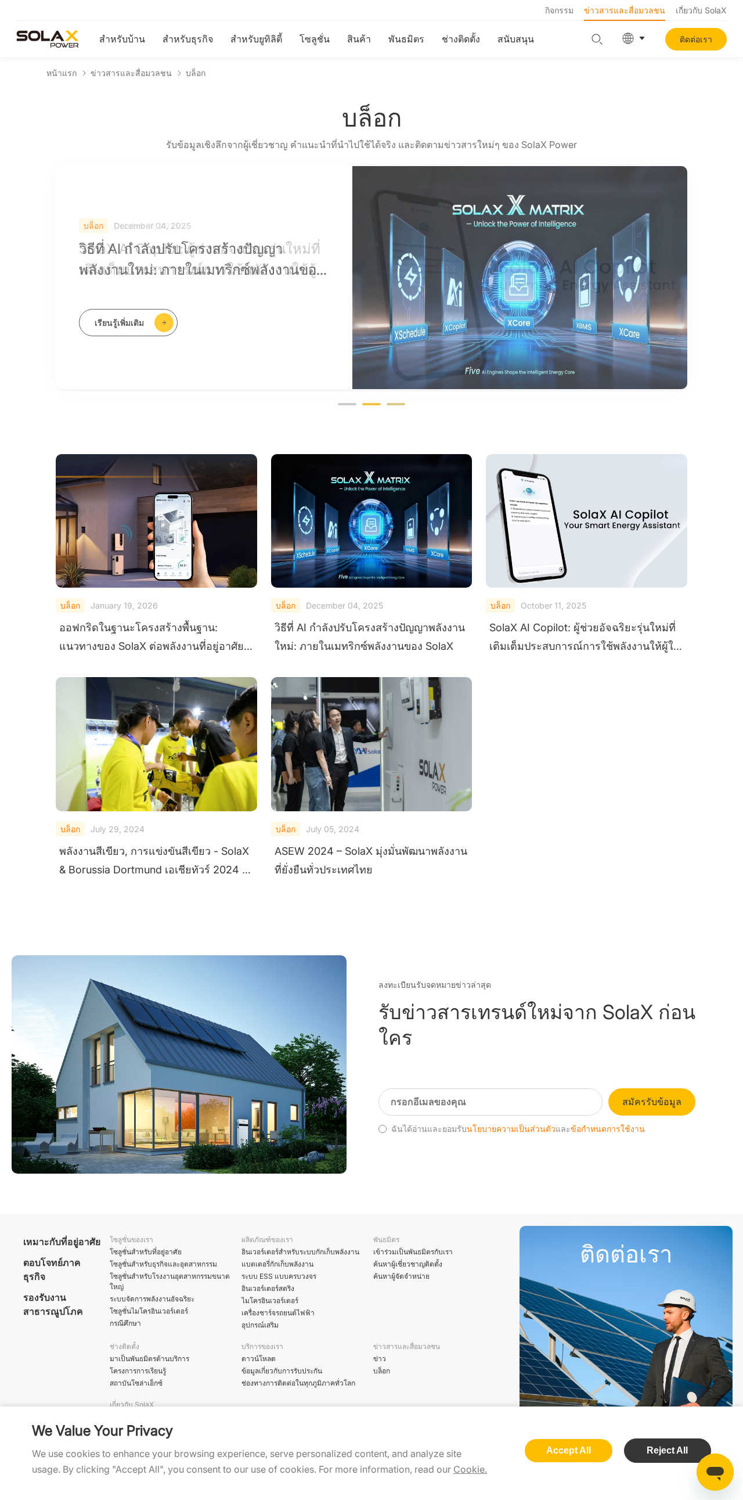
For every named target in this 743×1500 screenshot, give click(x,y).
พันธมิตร (406, 39)
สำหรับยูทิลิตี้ (256, 39)
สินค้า (359, 39)
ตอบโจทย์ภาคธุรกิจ (52, 1269)
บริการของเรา (262, 1346)
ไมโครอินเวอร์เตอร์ (269, 1300)
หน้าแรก (61, 73)
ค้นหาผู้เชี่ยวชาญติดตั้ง (407, 1264)
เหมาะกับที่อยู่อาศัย (61, 1241)
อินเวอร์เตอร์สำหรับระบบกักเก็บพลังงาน (300, 1251)
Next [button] (681, 287)
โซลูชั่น (315, 39)
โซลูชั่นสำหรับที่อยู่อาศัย (146, 1251)
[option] (371, 277)
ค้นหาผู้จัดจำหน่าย (401, 1276)
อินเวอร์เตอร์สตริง (267, 1288)
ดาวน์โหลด (258, 1358)
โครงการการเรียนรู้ (138, 1370)
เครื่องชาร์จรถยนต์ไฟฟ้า (278, 1312)
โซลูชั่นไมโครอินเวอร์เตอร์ (149, 1311)
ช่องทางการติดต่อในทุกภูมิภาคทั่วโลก (298, 1383)
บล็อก (195, 73)
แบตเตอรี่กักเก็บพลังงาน (277, 1264)
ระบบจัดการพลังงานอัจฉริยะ (152, 1298)
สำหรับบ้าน (122, 39)
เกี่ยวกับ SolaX (701, 10)
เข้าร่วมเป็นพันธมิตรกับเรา (413, 1251)
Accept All (568, 1450)
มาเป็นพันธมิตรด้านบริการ (149, 1358)
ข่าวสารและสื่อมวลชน (624, 10)
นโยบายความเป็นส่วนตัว (511, 1129)
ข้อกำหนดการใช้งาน (608, 1129)
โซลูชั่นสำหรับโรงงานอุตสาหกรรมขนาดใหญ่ (170, 1281)
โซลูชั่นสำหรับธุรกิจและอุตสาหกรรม (163, 1264)
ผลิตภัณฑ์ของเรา (267, 1239)
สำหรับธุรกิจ (188, 39)
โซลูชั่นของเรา (131, 1239)
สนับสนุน (515, 39)
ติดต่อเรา (696, 39)
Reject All (667, 1450)
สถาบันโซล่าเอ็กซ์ (136, 1383)
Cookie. (470, 1469)
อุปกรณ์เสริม (260, 1325)
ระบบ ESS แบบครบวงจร (278, 1276)
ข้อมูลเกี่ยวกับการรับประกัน (281, 1370)
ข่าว (379, 1358)
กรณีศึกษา (125, 1323)
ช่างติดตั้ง (461, 39)
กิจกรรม (559, 10)
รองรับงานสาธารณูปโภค (53, 1304)
